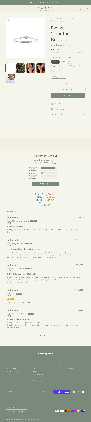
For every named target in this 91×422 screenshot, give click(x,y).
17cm (55, 62)
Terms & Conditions (40, 378)
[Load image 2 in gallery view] (20, 68)
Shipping (65, 53)
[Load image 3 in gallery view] (30, 68)
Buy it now (68, 95)
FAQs (8, 375)
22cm (75, 67)
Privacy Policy (38, 375)
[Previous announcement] (4, 2)
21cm (66, 67)
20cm (55, 67)
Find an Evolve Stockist (68, 368)
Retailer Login (38, 381)
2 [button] (44, 336)
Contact (63, 365)
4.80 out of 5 (51, 160)
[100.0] (39, 197)
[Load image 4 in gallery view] (41, 68)
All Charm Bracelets (64, 19)
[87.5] (50, 197)
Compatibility (11, 368)
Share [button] (55, 121)
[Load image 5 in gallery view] (10, 78)
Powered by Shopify (33, 419)
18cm (65, 62)
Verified (44, 205)
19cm (75, 62)
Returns (36, 371)
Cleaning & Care (12, 371)
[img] (12, 217)
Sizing (8, 365)
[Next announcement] (86, 2)
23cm (55, 72)
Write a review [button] (45, 184)
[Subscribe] (43, 391)
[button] (3, 8)
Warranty (36, 368)
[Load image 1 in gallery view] (10, 68)
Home (53, 19)
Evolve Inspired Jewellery (19, 419)
